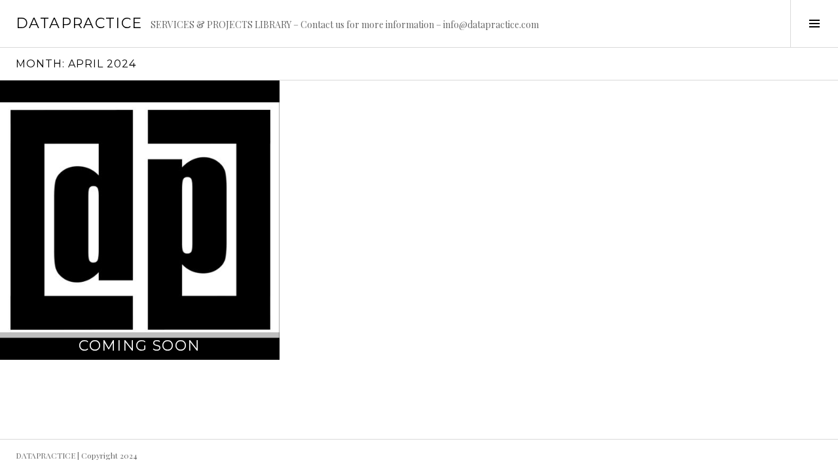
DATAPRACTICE (79, 23)
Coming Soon (139, 346)
